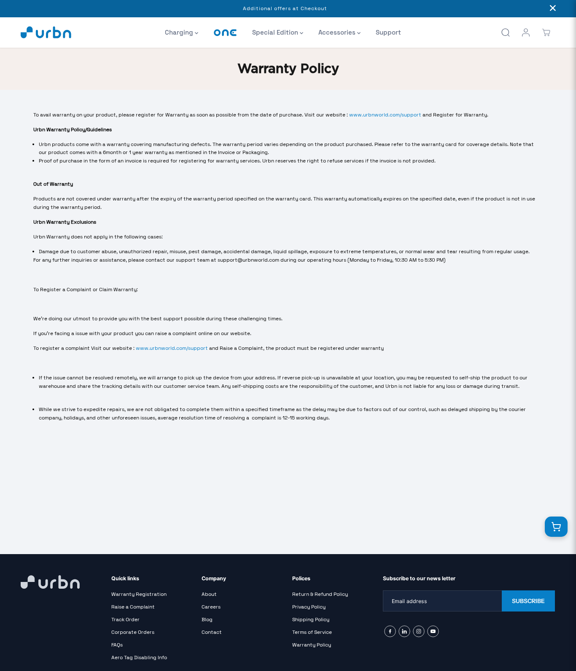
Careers (211, 606)
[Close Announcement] (553, 8)
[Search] (505, 32)
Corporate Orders (132, 632)
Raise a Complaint (133, 606)
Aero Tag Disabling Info (139, 657)
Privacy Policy (309, 606)
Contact (212, 632)
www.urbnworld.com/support (385, 114)
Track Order (125, 619)
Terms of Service (312, 632)
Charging (180, 32)
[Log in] (526, 32)
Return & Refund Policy (320, 594)
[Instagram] (419, 631)
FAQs (117, 644)
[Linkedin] (404, 631)
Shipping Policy (310, 619)
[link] (62, 582)
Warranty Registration (139, 594)
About (209, 594)
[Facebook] (390, 631)
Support (388, 32)
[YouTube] (433, 631)
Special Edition (276, 32)
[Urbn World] (46, 32)
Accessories (337, 32)
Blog (207, 619)
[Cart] (546, 32)
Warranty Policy (311, 644)
